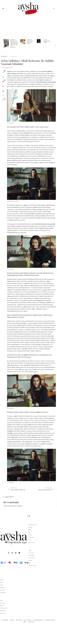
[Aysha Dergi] (28, 8)
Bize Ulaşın (31, 621)
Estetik (1, 585)
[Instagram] (12, 552)
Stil (29, 532)
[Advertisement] (28, 28)
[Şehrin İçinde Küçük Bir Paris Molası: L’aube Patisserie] (6, 41)
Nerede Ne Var (3, 613)
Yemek (29, 539)
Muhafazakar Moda (32, 524)
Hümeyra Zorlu (9, 67)
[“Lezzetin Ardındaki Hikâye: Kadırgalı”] (22, 41)
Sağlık (29, 550)
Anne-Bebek (31, 552)
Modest (30, 534)
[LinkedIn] (15, 552)
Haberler (30, 527)
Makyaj (1, 582)
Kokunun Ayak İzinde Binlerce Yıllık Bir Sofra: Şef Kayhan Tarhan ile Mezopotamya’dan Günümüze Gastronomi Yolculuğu (47, 44)
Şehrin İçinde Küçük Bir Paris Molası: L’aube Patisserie (13, 41)
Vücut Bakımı (2, 592)
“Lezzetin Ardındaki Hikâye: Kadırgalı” (30, 41)
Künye (24, 621)
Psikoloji (30, 560)
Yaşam (1, 600)
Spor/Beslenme (31, 557)
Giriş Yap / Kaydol (32, 565)
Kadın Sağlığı (31, 555)
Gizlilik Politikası (50, 620)
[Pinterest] (19, 552)
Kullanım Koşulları (38, 620)
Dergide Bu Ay (31, 542)
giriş (15, 506)
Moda (29, 529)
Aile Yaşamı (2, 603)
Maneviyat (2, 605)
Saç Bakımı (2, 590)
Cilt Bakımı (2, 587)
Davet (29, 562)
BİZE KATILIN (19, 620)
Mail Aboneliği (27, 620)
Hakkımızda (5, 620)
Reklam (12, 620)
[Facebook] (8, 552)
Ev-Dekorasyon (3, 608)
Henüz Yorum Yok (9, 496)
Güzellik (1, 580)
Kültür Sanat (2, 610)
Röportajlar (4, 56)
